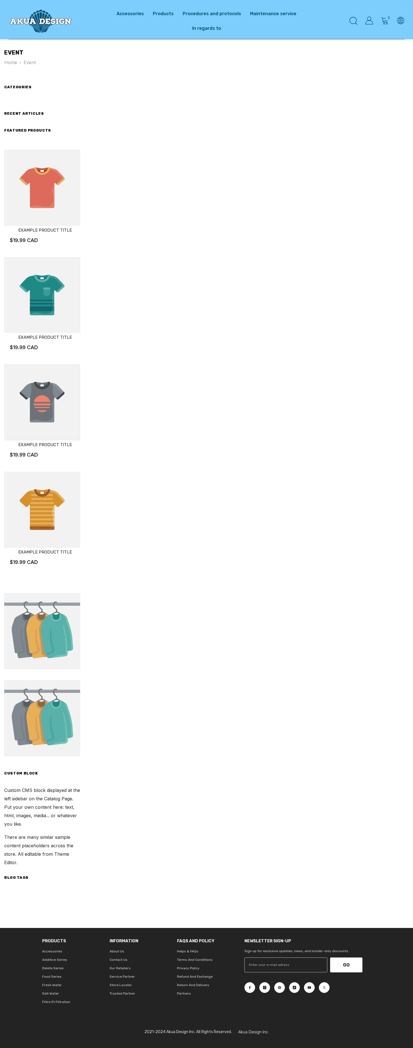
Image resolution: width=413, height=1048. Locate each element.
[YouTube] (309, 987)
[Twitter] (324, 987)
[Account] (369, 20)
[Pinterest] (279, 987)
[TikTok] (294, 987)
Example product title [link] (45, 230)
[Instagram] (264, 987)
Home (10, 62)
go (346, 965)
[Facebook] (249, 987)
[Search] (353, 21)
